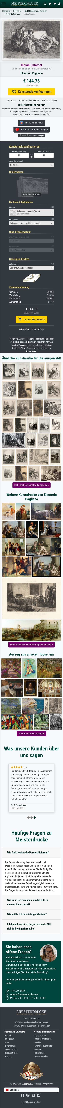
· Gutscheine (39, 1053)
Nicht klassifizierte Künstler (36, 11)
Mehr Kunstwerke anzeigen (31, 733)
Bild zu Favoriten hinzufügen (33, 129)
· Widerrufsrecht (10, 1049)
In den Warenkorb (33, 319)
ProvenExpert (21, 805)
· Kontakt (8, 1035)
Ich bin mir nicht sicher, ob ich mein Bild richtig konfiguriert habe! (29, 926)
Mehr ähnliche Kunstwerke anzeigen (31, 485)
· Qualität (37, 1042)
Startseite (6, 11)
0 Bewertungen (37, 135)
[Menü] (3, 4)
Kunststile (17, 11)
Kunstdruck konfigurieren (33, 91)
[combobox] (31, 165)
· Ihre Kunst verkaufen (42, 1039)
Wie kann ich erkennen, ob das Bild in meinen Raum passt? (27, 902)
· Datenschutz (9, 1046)
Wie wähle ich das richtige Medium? (27, 914)
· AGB (6, 1042)
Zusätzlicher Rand (16, 161)
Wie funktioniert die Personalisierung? (28, 852)
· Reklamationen (10, 1053)
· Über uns (8, 1056)
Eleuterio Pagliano (13, 14)
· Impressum (9, 1039)
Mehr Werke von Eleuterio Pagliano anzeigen (31, 644)
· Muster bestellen (41, 1056)
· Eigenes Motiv (40, 1035)
